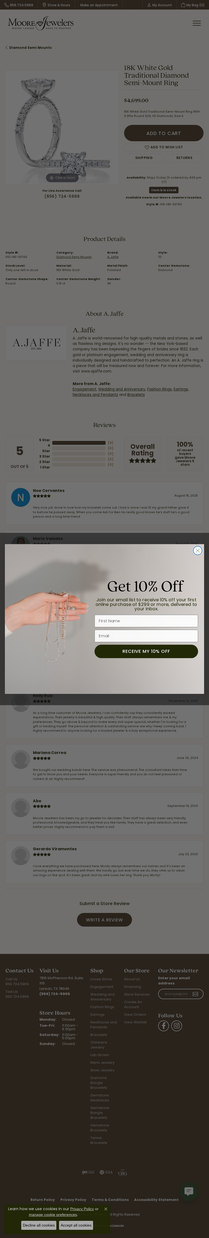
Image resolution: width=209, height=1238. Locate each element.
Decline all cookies (39, 1225)
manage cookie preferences (53, 1214)
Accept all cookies (76, 1225)
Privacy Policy (82, 1209)
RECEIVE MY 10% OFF (146, 651)
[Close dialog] (197, 550)
